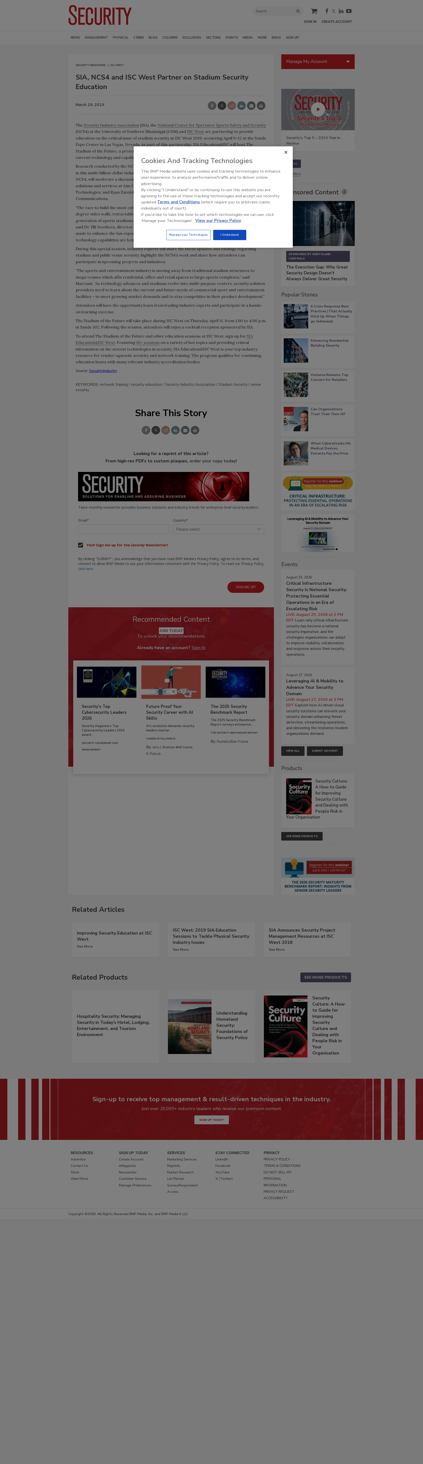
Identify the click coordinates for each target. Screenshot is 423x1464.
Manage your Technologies (188, 235)
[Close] (286, 152)
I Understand (230, 235)
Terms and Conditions (178, 202)
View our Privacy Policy (218, 220)
